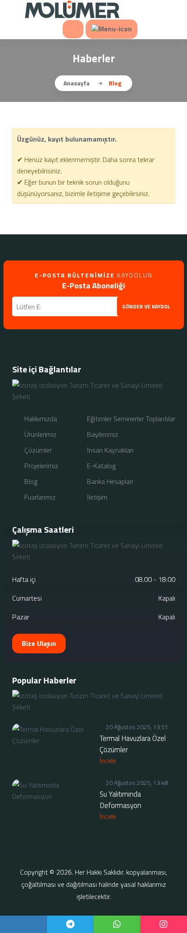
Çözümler (37, 450)
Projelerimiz (40, 465)
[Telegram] (70, 924)
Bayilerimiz (101, 434)
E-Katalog (100, 465)
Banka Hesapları (109, 481)
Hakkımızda (40, 418)
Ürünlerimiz (40, 434)
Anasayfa (76, 83)
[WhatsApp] (117, 924)
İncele (109, 760)
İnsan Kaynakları (109, 450)
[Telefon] (23, 924)
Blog (30, 481)
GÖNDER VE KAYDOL (146, 306)
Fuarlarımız (39, 497)
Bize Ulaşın (39, 643)
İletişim (96, 497)
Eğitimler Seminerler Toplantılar (130, 418)
